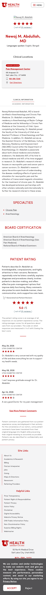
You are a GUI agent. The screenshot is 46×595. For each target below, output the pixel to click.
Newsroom (8, 480)
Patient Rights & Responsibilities (17, 499)
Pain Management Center (18, 68)
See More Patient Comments (23, 410)
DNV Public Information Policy (16, 520)
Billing (6, 462)
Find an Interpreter (12, 466)
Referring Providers (12, 484)
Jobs (6, 470)
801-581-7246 (14, 78)
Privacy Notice (10, 581)
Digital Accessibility (12, 513)
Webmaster (9, 531)
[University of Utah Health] (10, 5)
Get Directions (16, 82)
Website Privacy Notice (13, 517)
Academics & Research (13, 459)
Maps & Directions (11, 477)
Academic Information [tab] (23, 104)
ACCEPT (12, 588)
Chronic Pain (11, 210)
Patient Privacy (10, 503)
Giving (6, 473)
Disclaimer (8, 510)
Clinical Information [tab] (23, 99)
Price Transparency (12, 496)
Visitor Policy (9, 506)
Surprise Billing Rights (12, 528)
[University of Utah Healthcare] (23, 543)
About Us (8, 455)
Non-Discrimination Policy (14, 524)
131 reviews (26, 27)
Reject (28, 588)
